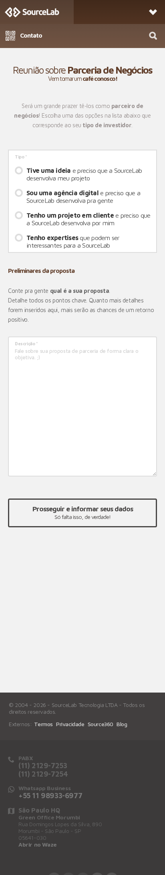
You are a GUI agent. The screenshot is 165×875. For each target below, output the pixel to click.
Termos (43, 724)
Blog (122, 724)
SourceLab (37, 12)
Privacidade (70, 724)
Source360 (100, 724)
